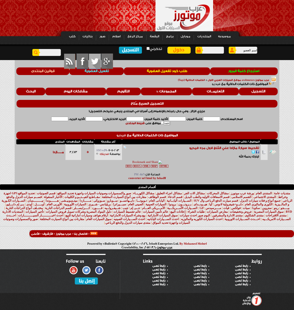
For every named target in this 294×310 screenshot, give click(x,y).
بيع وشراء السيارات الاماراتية (128, 215)
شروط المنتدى (135, 123)
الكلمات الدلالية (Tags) (191, 80)
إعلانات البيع (178, 211)
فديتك (104, 154)
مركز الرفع (135, 36)
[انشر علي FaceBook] (257, 152)
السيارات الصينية (156, 204)
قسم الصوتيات (46, 193)
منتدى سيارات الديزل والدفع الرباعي (127, 222)
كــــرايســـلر (82, 208)
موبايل (185, 36)
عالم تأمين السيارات (155, 211)
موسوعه (224, 36)
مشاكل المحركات (218, 193)
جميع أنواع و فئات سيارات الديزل (260, 200)
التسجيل (258, 91)
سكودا (256, 208)
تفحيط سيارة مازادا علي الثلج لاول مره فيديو (224, 148)
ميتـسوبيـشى (69, 200)
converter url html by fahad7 (147, 178)
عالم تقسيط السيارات (127, 211)
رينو (276, 208)
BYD (289, 211)
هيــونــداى (200, 204)
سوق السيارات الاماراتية (163, 215)
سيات (246, 208)
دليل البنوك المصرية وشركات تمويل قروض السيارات (78, 211)
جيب (125, 208)
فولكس (236, 208)
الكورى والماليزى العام (259, 204)
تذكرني (156, 49)
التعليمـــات (215, 91)
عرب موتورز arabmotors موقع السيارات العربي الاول (238, 80)
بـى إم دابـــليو (15, 204)
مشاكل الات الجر (194, 193)
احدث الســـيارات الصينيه (129, 219)
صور (102, 36)
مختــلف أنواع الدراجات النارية (24, 208)
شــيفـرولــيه (113, 208)
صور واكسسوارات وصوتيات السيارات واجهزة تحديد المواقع (94, 193)
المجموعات (167, 91)
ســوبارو (112, 200)
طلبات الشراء (196, 211)
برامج (170, 36)
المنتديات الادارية (12, 211)
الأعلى (35, 233)
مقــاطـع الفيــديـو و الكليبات (82, 197)
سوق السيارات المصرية (269, 211)
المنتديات (204, 36)
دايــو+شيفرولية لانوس (229, 204)
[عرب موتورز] (94, 233)
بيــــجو (285, 208)
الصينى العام (136, 204)
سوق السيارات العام (99, 219)
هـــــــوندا (52, 200)
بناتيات (87, 36)
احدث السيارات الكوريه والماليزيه (202, 219)
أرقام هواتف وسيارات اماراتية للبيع (86, 215)
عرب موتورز (63, 233)
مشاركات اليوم (76, 91)
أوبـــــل (39, 204)
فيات (226, 208)
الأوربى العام (54, 204)
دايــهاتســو (127, 200)
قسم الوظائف (157, 197)
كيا (210, 204)
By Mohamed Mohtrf (193, 243)
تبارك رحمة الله (249, 156)
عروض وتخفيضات (241, 211)
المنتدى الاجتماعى (265, 197)
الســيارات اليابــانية (179, 200)
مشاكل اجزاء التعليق (169, 193)
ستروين (267, 208)
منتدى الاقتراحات (276, 215)
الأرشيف (47, 233)
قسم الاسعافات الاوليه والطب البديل (206, 197)
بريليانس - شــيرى (99, 204)
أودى (29, 204)
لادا (202, 208)
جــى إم (135, 208)
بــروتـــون (185, 204)
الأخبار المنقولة (53, 197)
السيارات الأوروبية (75, 204)
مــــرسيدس (213, 208)
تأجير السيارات (34, 211)
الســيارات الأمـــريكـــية (182, 208)
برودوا (172, 204)
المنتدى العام (264, 193)
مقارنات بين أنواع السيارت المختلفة (124, 197)
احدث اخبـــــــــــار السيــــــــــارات (40, 215)
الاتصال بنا (81, 233)
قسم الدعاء (175, 197)
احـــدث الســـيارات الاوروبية (242, 219)
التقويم (123, 91)
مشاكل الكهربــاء (143, 193)
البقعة (154, 36)
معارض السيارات (217, 211)
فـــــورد (97, 208)
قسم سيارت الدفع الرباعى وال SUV (216, 200)
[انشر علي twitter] (253, 152)
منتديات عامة (282, 193)
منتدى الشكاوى (254, 215)
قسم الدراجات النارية (58, 208)
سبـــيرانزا (119, 204)
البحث (31, 91)
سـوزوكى (99, 200)
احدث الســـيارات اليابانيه (163, 219)
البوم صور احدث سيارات (195, 215)
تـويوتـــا (141, 200)
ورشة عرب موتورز (242, 193)
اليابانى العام (157, 200)
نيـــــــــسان (36, 200)
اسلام (116, 36)
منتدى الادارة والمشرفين (227, 215)
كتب (72, 36)
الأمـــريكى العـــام (153, 208)
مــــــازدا (58, 152)
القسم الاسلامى (242, 197)
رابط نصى (158, 265)
